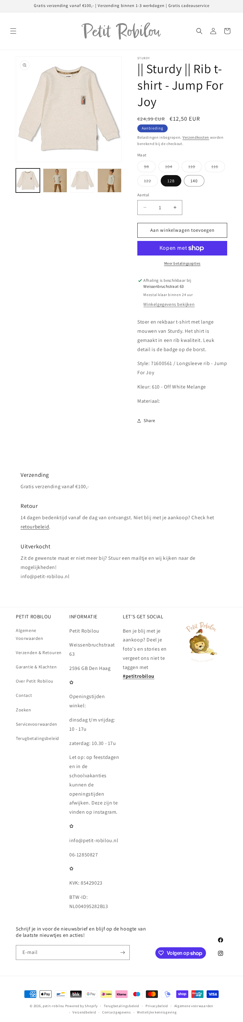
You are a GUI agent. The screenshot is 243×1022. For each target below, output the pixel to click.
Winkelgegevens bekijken (169, 304)
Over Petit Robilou (34, 681)
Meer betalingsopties (182, 263)
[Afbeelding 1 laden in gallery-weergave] (28, 180)
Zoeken (23, 710)
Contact (24, 695)
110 (195, 167)
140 (194, 181)
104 (172, 167)
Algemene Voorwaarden (29, 634)
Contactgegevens (116, 1012)
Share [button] (149, 420)
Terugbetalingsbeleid (37, 738)
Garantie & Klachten (36, 667)
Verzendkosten (196, 137)
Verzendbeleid (84, 1012)
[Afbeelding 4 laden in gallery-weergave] (109, 180)
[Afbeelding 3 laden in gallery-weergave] (82, 180)
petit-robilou (53, 1006)
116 (218, 167)
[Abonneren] (122, 952)
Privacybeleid (157, 1006)
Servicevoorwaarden (36, 724)
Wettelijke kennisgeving (157, 1012)
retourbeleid (35, 526)
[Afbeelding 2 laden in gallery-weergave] (55, 180)
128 (171, 181)
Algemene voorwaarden (193, 1006)
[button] (13, 31)
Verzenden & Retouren (39, 652)
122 (151, 182)
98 (150, 167)
